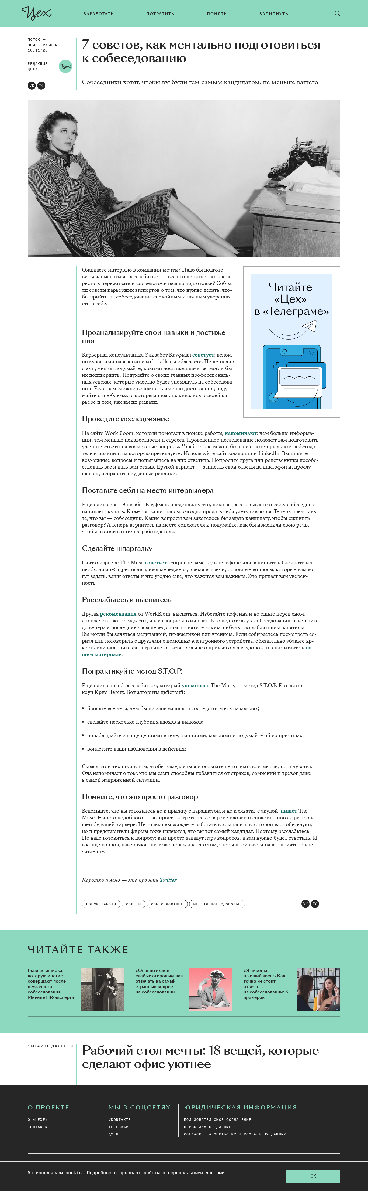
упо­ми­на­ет (195, 685)
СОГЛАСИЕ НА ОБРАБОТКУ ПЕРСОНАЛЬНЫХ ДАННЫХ (235, 1134)
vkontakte (120, 1120)
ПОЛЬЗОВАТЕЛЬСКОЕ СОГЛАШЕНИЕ (217, 1120)
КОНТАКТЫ (38, 1127)
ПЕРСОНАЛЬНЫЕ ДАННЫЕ (207, 1127)
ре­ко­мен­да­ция (118, 613)
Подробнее (99, 1173)
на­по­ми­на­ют (241, 433)
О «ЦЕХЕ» (38, 1120)
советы (133, 904)
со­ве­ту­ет (203, 354)
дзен (114, 1134)
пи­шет (289, 811)
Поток (34, 40)
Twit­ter (168, 880)
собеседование (167, 904)
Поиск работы (43, 45)
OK (313, 1176)
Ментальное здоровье (217, 904)
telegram (119, 1127)
